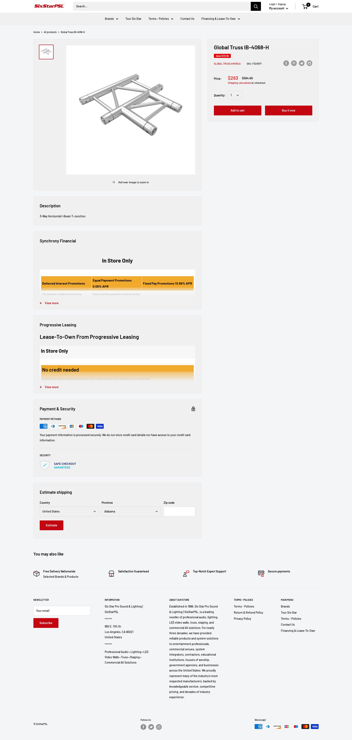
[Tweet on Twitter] (302, 63)
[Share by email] (309, 63)
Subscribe (46, 623)
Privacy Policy (242, 618)
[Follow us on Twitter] (151, 727)
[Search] (256, 6)
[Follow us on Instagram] (159, 727)
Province (107, 502)
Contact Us (187, 18)
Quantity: (220, 95)
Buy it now (288, 110)
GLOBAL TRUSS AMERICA (227, 63)
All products (50, 32)
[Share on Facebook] (286, 63)
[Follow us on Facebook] (143, 727)
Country (45, 502)
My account (277, 8)
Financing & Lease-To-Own (218, 18)
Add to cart (237, 110)
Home (36, 32)
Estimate (51, 525)
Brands (109, 18)
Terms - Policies (158, 18)
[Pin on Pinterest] (294, 63)
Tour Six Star (133, 18)
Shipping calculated (239, 82)
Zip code (169, 502)
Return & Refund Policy (248, 612)
